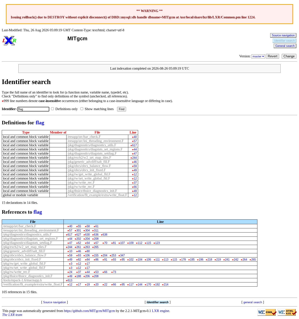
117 (131, 284)
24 (70, 272)
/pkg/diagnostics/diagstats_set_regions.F (95, 149)
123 (157, 243)
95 (123, 259)
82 (79, 259)
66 (135, 187)
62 (79, 243)
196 (201, 259)
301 (78, 230)
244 (134, 157)
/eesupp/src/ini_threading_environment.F (95, 141)
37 (135, 182)
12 (135, 174)
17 (88, 263)
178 (183, 259)
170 (148, 284)
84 (88, 259)
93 (79, 255)
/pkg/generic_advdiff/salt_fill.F (88, 162)
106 (87, 255)
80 (88, 251)
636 (96, 234)
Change (289, 56)
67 (96, 243)
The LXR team (12, 315)
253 (113, 255)
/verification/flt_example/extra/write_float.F (97, 195)
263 (87, 247)
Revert (272, 56)
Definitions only (67, 109)
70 (105, 243)
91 (105, 259)
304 (87, 230)
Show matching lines (99, 109)
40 (135, 137)
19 (88, 284)
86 (96, 259)
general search (252, 302)
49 (135, 170)
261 (78, 247)
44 (135, 149)
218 (210, 259)
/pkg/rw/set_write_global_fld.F (88, 178)
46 (135, 162)
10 (70, 251)
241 (227, 259)
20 (96, 284)
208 (96, 238)
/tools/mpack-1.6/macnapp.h (22, 280)
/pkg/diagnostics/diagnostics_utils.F (91, 145)
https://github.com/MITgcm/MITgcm (89, 311)
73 (114, 272)
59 (135, 166)
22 (105, 284)
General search (285, 46)
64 (88, 243)
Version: (245, 56)
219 (218, 259)
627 (78, 234)
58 (88, 226)
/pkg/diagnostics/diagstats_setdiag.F (92, 153)
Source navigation (283, 35)
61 (96, 226)
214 (166, 284)
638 (105, 234)
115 (148, 243)
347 (122, 255)
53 (96, 272)
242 (236, 259)
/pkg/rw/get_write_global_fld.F (89, 174)
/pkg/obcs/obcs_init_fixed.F (86, 170)
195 (192, 259)
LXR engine (160, 311)
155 (96, 255)
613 (70, 280)
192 (157, 284)
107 (122, 243)
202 (78, 238)
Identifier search (284, 40)
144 (140, 284)
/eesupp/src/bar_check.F (84, 137)
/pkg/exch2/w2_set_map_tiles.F (89, 157)
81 (114, 243)
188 (78, 276)
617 (134, 145)
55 (79, 226)
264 (245, 259)
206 (87, 276)
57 (135, 141)
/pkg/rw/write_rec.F (81, 182)
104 (140, 259)
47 (135, 153)
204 (87, 238)
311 (96, 230)
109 (131, 243)
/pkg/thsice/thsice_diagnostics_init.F (92, 191)
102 (131, 259)
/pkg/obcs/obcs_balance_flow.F (89, 166)
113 (166, 259)
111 (157, 259)
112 (140, 243)
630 (87, 234)
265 (96, 247)
